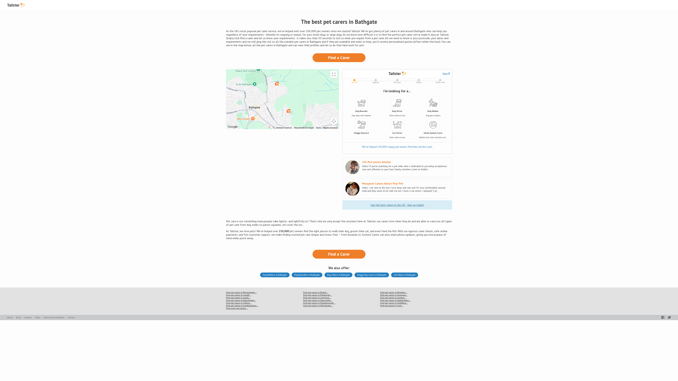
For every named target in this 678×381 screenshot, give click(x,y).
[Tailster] (16, 5)
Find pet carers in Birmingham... (241, 292)
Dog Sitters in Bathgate (338, 274)
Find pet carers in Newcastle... (317, 300)
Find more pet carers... (237, 308)
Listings (28, 317)
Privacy (71, 317)
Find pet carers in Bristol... (315, 292)
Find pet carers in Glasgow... (394, 295)
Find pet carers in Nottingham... (395, 300)
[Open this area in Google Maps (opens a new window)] (233, 127)
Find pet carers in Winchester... (318, 305)
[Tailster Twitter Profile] (669, 317)
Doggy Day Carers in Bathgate (371, 274)
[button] (288, 111)
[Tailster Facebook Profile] (662, 317)
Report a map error (330, 128)
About (10, 317)
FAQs (37, 317)
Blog (18, 317)
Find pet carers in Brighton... (393, 292)
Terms (318, 128)
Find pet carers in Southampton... (242, 305)
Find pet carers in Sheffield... (394, 303)
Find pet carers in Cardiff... (238, 295)
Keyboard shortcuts (284, 128)
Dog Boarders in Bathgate (307, 274)
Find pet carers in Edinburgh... (317, 295)
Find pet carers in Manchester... (241, 300)
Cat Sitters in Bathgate (404, 274)
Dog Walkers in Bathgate (275, 274)
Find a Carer (339, 57)
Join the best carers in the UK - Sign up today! (397, 205)
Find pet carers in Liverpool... (317, 297)
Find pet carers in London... (393, 297)
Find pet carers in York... (391, 305)
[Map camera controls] (333, 121)
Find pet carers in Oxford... (239, 303)
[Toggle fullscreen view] (333, 74)
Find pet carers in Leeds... (238, 297)
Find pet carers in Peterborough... (319, 303)
